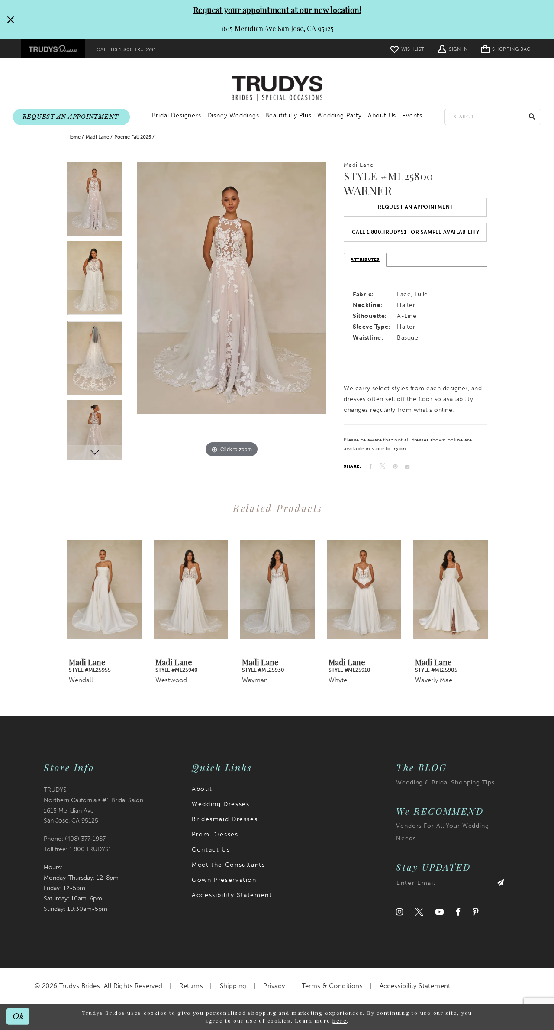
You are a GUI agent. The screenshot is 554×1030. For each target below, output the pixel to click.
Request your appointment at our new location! (277, 10)
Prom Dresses (215, 834)
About (202, 789)
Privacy (274, 986)
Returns (191, 986)
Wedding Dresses (220, 804)
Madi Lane (97, 137)
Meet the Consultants (228, 864)
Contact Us (211, 849)
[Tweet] (382, 466)
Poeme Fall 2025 (132, 137)
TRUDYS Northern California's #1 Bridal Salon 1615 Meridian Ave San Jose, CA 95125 (93, 805)
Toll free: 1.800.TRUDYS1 (78, 849)
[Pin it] (395, 466)
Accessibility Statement (232, 895)
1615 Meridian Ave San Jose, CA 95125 (277, 28)
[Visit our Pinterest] (476, 912)
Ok (18, 1016)
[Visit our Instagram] (399, 912)
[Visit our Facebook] (458, 912)
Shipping (233, 986)
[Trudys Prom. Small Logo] (53, 48)
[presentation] (104, 590)
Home (74, 137)
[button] (452, 48)
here (339, 1020)
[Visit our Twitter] (419, 912)
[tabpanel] (94, 201)
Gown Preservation (224, 880)
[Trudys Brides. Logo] (277, 89)
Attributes (365, 259)
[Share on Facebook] (370, 466)
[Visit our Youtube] (439, 912)
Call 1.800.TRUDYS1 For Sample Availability (415, 232)
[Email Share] (407, 466)
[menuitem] (53, 48)
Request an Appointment (415, 207)
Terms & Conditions (332, 986)
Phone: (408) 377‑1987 (75, 838)
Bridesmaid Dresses (225, 819)
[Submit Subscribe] (500, 883)
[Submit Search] (532, 117)
